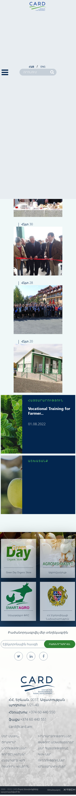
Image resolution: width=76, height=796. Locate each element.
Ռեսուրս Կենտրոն (15, 766)
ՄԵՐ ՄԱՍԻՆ (10, 736)
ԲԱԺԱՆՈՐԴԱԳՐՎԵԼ (59, 644)
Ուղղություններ (51, 760)
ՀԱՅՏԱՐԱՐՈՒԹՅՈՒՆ (45, 400)
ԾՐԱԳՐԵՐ (9, 742)
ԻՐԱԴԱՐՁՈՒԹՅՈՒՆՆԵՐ (55, 736)
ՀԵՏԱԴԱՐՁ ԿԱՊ (13, 760)
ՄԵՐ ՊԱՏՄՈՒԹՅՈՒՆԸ (53, 748)
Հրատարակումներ (52, 766)
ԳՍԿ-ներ (44, 754)
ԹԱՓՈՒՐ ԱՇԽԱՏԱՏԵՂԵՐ (56, 742)
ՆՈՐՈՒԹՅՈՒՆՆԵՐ (14, 748)
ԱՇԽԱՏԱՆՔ (38, 461)
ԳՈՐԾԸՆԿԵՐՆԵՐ (14, 754)
